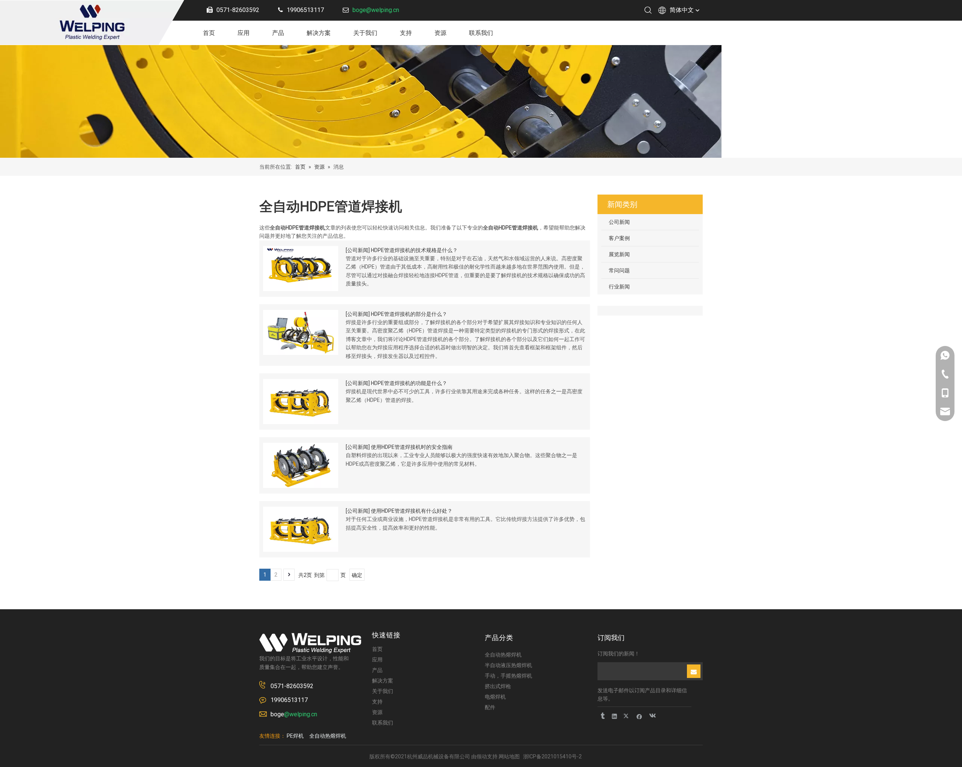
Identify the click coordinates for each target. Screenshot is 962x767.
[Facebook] (639, 716)
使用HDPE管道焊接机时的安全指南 (411, 447)
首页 (209, 32)
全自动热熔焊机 (503, 655)
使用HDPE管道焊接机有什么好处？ (411, 511)
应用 (243, 32)
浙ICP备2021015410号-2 (552, 756)
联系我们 (481, 32)
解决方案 (319, 32)
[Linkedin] (614, 716)
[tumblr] (602, 716)
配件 (490, 707)
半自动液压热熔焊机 (508, 665)
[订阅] (693, 671)
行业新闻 (619, 287)
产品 (278, 32)
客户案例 (619, 238)
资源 (440, 32)
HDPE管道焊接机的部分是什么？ (409, 314)
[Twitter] (627, 716)
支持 (406, 32)
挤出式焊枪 (498, 686)
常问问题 (619, 270)
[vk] (651, 716)
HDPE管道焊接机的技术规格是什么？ (414, 250)
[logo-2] (310, 643)
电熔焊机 (495, 697)
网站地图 (509, 756)
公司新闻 (357, 250)
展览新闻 (619, 254)
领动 (481, 756)
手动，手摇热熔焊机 (508, 676)
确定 (357, 575)
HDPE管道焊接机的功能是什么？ (409, 383)
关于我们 (365, 32)
